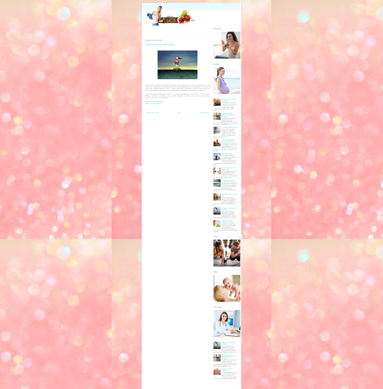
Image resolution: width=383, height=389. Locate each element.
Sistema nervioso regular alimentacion (229, 100)
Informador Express (164, 119)
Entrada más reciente (153, 112)
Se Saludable (161, 123)
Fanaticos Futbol (197, 121)
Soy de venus (153, 121)
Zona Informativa (149, 119)
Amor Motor (187, 123)
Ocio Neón (147, 121)
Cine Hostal (174, 121)
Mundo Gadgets (181, 121)
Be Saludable (156, 119)
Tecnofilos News (204, 119)
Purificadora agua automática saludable (228, 154)
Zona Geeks (188, 119)
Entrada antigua (203, 112)
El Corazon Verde (175, 123)
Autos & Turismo (189, 121)
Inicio (179, 112)
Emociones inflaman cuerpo (230, 127)
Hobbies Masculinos (195, 119)
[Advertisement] (175, 32)
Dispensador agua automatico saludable (228, 221)
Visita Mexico (168, 123)
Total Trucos (169, 121)
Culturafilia (182, 123)
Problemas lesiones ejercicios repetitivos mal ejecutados (229, 115)
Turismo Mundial (154, 123)
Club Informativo (173, 119)
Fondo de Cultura (181, 119)
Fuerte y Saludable (161, 121)
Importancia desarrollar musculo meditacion (228, 140)
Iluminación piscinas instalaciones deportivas (229, 180)
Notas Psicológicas (155, 103)
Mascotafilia (203, 121)
